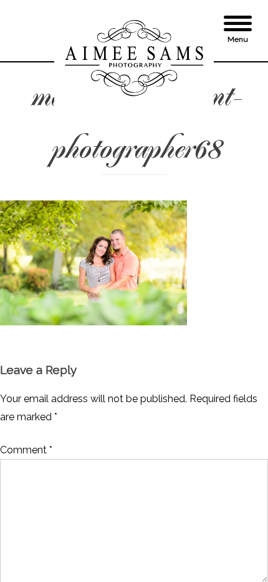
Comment (26, 450)
